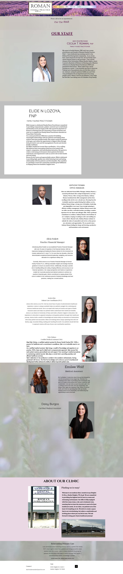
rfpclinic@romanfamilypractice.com (35, 569)
